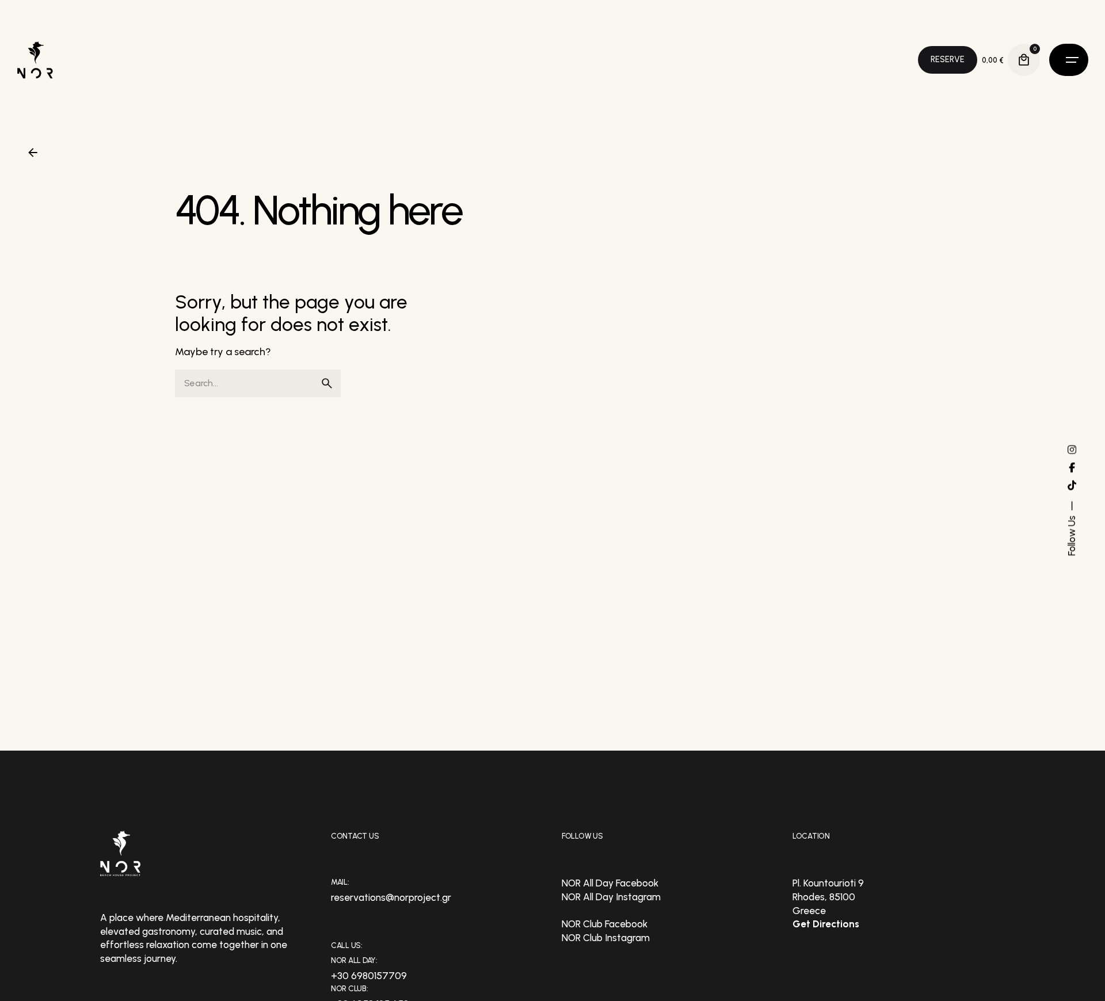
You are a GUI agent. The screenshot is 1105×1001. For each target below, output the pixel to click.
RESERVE (948, 59)
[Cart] (1024, 60)
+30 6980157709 (369, 975)
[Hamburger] (1068, 60)
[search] (327, 383)
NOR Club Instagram (606, 937)
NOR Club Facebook (604, 924)
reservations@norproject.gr (391, 897)
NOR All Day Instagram (611, 897)
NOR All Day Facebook (610, 883)
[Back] (33, 152)
